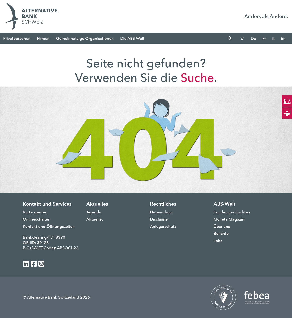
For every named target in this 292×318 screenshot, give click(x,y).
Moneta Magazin (229, 219)
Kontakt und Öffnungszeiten (49, 226)
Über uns (222, 226)
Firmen (43, 38)
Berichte (221, 233)
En (283, 38)
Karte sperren (35, 212)
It (273, 38)
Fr (264, 38)
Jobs (218, 240)
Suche (197, 77)
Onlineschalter (36, 219)
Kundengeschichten (232, 212)
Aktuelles (94, 219)
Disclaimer (159, 219)
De (253, 38)
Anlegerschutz (163, 226)
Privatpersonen (17, 38)
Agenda (93, 212)
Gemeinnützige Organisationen (85, 38)
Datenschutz (161, 212)
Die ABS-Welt (132, 38)
